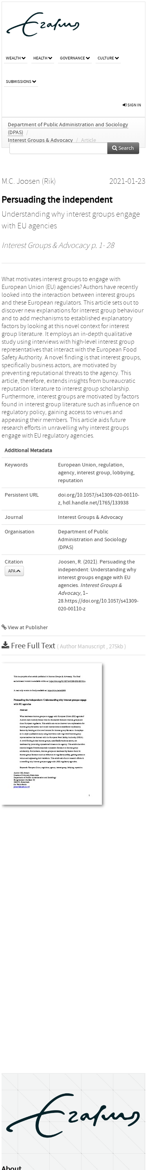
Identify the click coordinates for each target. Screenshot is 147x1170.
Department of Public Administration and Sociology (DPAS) (92, 540)
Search (125, 148)
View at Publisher (27, 627)
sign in (134, 105)
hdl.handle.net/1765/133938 (96, 503)
